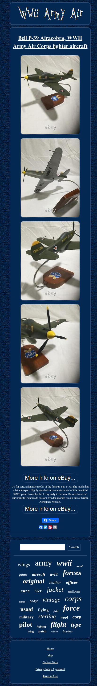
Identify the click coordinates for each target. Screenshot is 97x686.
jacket (55, 589)
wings (24, 564)
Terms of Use (50, 676)
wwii (64, 563)
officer (71, 582)
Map (50, 655)
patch (42, 631)
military (26, 617)
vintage (51, 599)
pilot (25, 624)
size (38, 590)
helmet (41, 626)
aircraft (38, 574)
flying (43, 609)
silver (54, 631)
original (33, 581)
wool (64, 617)
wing (31, 631)
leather (55, 582)
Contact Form (50, 662)
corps (73, 598)
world (80, 566)
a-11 (54, 574)
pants (23, 574)
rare (25, 591)
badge (34, 601)
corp (77, 616)
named (22, 601)
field (55, 611)
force (71, 608)
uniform (74, 591)
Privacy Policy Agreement (50, 669)
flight (58, 624)
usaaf (26, 609)
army (43, 562)
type (76, 624)
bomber (68, 631)
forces (72, 572)
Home (50, 648)
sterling (47, 616)
